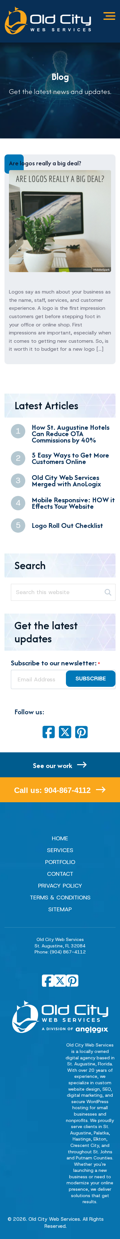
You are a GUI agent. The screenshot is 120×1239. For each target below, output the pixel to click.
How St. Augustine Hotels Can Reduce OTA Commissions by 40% (70, 433)
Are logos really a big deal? (45, 163)
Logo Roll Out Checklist (67, 525)
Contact (60, 874)
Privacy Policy (60, 886)
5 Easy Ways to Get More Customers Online (70, 458)
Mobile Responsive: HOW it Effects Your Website (73, 503)
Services (60, 850)
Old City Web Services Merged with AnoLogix (66, 481)
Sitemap (60, 909)
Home (60, 838)
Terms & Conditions (60, 897)
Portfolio (60, 862)
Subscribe (91, 678)
